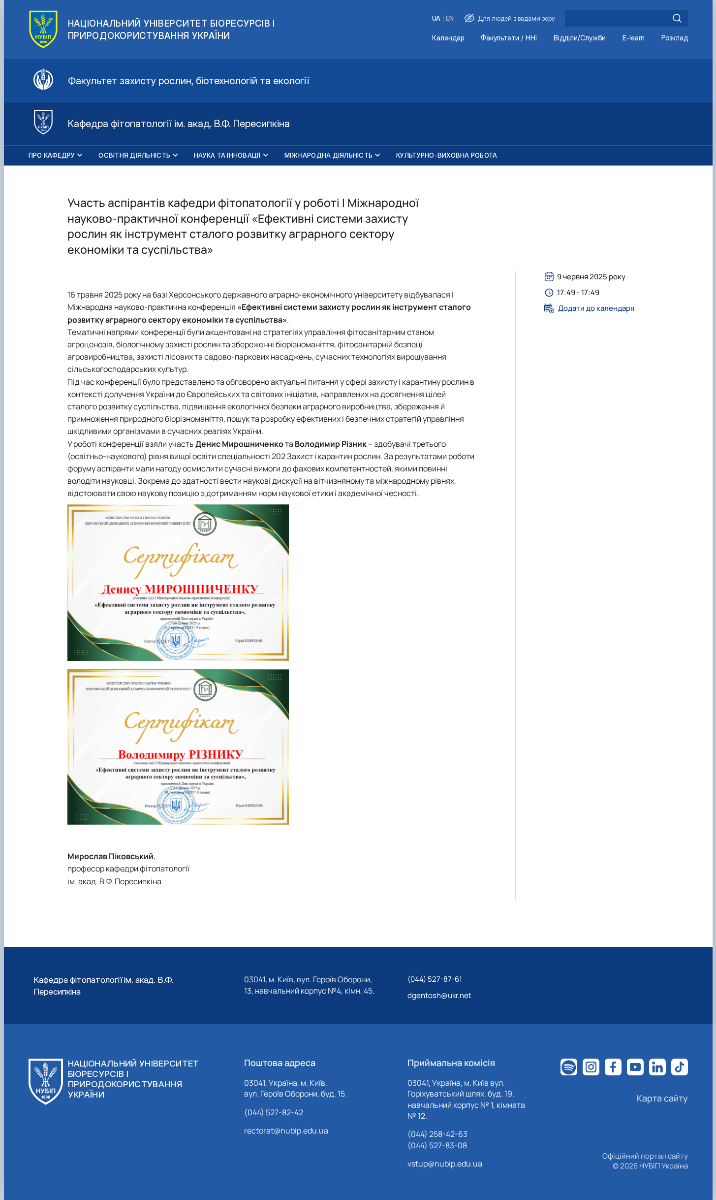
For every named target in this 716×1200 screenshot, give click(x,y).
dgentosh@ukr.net (439, 995)
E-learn (634, 38)
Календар (448, 38)
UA (436, 18)
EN (450, 18)
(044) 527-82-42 (273, 1112)
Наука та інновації (227, 155)
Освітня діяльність (134, 155)
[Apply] (677, 18)
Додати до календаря (596, 308)
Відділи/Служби (580, 38)
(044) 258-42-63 (437, 1134)
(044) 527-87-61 (434, 979)
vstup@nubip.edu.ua (444, 1163)
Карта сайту (662, 1098)
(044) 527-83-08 (437, 1145)
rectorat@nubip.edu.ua (286, 1130)
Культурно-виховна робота (446, 155)
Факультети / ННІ (509, 38)
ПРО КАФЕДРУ (52, 155)
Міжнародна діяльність (328, 155)
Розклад (674, 38)
